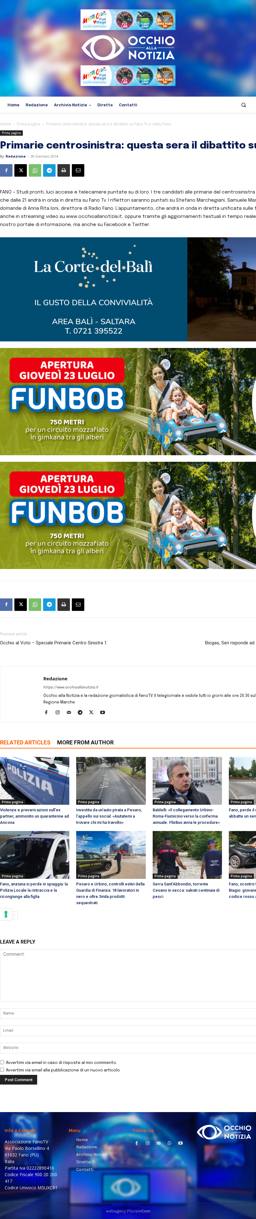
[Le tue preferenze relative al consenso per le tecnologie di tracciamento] (6, 914)
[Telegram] (49, 170)
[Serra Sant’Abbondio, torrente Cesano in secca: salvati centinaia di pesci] (187, 855)
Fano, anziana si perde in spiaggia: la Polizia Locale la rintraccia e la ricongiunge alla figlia (34, 890)
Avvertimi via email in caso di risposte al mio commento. (61, 1063)
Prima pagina (28, 124)
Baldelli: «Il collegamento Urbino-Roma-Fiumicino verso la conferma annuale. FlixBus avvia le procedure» (186, 816)
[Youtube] (105, 713)
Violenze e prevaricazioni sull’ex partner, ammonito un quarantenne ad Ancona (34, 816)
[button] (244, 105)
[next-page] (14, 915)
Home (5, 124)
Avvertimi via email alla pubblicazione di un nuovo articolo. (63, 1070)
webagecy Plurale (128, 1211)
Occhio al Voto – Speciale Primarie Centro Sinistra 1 (53, 643)
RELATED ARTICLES (25, 742)
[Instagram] (60, 713)
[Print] (63, 170)
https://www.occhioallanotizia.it (70, 687)
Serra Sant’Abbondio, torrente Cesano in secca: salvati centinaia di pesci (186, 890)
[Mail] (71, 713)
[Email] (78, 170)
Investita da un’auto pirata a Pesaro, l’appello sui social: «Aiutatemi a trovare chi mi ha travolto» (109, 816)
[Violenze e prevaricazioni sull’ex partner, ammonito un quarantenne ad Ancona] (34, 781)
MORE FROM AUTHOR (85, 742)
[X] (20, 170)
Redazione (16, 156)
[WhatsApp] (35, 170)
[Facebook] (6, 170)
